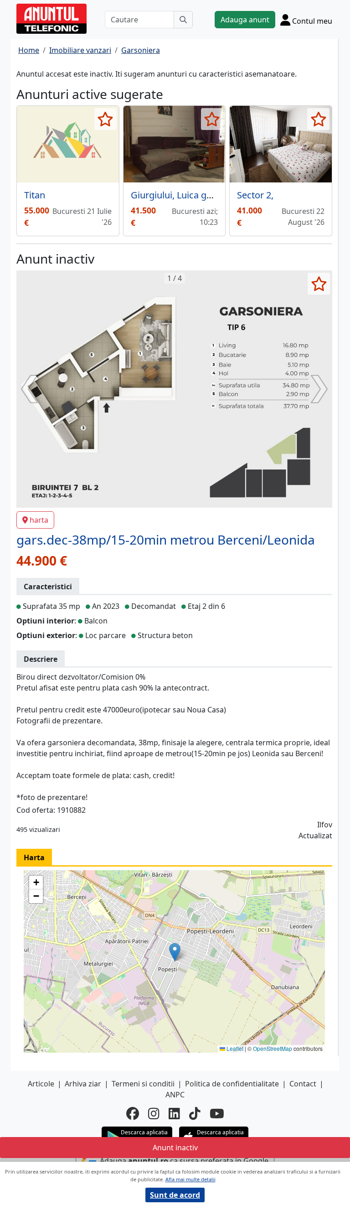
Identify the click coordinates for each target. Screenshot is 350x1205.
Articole (41, 1084)
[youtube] (217, 1113)
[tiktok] (195, 1113)
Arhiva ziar (83, 1084)
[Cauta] (183, 19)
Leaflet (234, 1048)
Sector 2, (255, 195)
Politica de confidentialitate (232, 1084)
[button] (174, 952)
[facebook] (132, 1113)
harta (39, 520)
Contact (302, 1084)
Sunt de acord (175, 1195)
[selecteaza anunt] (105, 119)
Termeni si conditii (143, 1084)
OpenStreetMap (272, 1048)
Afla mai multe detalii (190, 1179)
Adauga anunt (245, 20)
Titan (34, 195)
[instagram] (154, 1113)
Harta (34, 857)
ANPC (175, 1095)
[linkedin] (174, 1113)
